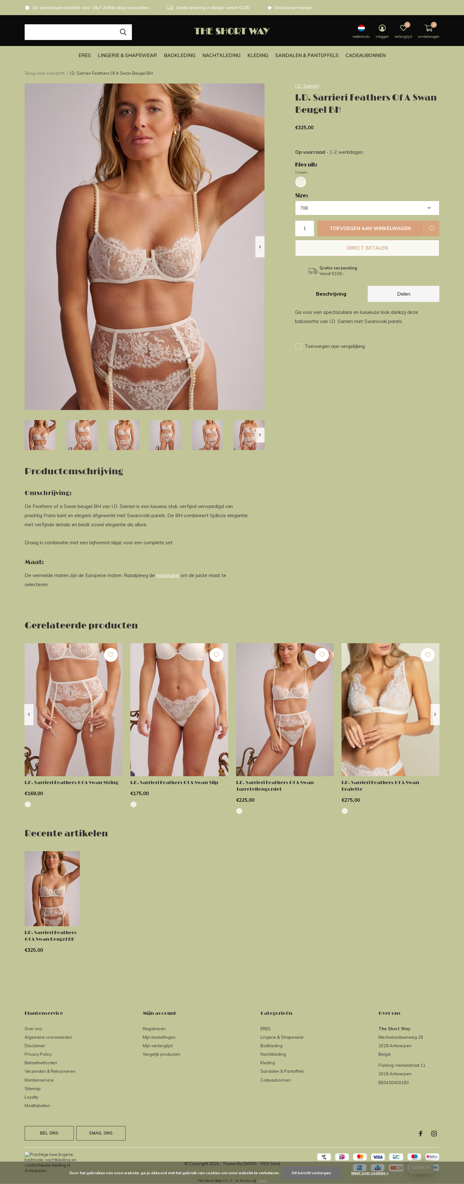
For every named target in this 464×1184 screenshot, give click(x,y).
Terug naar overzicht (44, 73)
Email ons (101, 1132)
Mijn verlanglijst (158, 1045)
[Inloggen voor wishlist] (431, 228)
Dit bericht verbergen (311, 1172)
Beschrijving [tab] (331, 294)
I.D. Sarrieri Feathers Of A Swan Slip (174, 783)
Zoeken (123, 32)
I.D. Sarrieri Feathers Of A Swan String (71, 783)
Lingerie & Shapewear (127, 55)
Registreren (154, 1028)
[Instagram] (434, 1134)
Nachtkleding (221, 55)
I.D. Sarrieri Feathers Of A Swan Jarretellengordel (275, 786)
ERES (85, 55)
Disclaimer (35, 1045)
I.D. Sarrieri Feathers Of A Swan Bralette (380, 786)
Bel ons (49, 1132)
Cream (301, 172)
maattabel (167, 575)
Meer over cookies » (370, 1172)
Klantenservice (39, 1080)
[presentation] (260, 246)
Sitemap (33, 1088)
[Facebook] (420, 1134)
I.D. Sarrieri (307, 86)
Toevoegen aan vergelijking (335, 346)
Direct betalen (367, 248)
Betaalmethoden (41, 1062)
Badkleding (179, 55)
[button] (40, 435)
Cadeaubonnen (366, 55)
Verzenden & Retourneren (50, 1071)
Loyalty (32, 1097)
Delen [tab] (403, 294)
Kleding (257, 55)
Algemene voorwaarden (48, 1037)
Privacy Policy (38, 1054)
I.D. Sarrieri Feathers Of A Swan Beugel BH (51, 936)
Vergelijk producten (161, 1054)
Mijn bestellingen (159, 1037)
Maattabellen (37, 1105)
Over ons (33, 1028)
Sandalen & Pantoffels (307, 55)
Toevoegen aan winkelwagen (370, 228)
